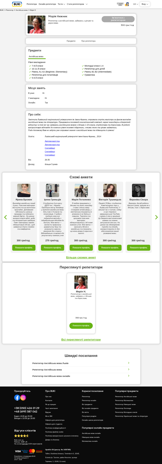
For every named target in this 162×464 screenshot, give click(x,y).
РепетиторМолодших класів (126, 412)
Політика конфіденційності (55, 428)
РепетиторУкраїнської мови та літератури (131, 416)
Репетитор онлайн (89, 400)
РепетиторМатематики (124, 400)
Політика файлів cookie (54, 432)
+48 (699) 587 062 (25, 411)
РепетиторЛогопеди (123, 408)
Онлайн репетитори (47, 4)
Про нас (48, 396)
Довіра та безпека (52, 440)
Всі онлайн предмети (90, 408)
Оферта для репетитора (54, 420)
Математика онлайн (90, 441)
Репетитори (32, 4)
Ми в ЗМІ (48, 416)
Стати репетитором (75, 4)
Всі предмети (87, 404)
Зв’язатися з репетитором (118, 19)
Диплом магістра (52, 141)
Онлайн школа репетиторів (92, 420)
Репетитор (86, 396)
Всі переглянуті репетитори (81, 339)
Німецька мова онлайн (91, 437)
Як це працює (50, 404)
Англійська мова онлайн (91, 433)
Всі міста (85, 412)
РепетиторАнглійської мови (126, 396)
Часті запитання (51, 408)
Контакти (48, 400)
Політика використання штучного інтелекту (61, 436)
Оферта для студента (53, 424)
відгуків (25, 444)
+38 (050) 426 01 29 (26, 408)
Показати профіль (23, 248)
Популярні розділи (89, 416)
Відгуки (48, 412)
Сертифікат (50, 148)
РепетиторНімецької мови (125, 404)
